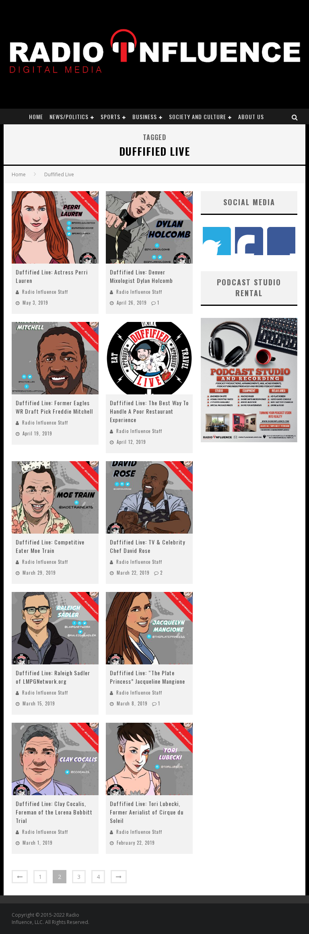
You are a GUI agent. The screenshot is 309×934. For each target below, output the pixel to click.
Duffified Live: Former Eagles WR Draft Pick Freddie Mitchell (54, 406)
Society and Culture (197, 116)
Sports (110, 116)
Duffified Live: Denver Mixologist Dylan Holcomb (141, 276)
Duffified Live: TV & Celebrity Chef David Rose (147, 546)
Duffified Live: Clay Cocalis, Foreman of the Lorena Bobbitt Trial (54, 812)
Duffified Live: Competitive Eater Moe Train (50, 546)
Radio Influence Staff (45, 292)
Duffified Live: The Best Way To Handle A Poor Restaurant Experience (149, 411)
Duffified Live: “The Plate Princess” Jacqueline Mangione (147, 676)
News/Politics (69, 116)
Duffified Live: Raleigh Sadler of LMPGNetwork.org (53, 676)
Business (144, 116)
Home (36, 116)
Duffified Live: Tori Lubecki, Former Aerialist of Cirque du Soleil (146, 812)
